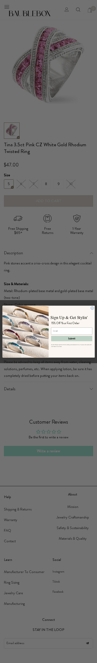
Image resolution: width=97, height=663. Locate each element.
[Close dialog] (92, 308)
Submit (71, 338)
